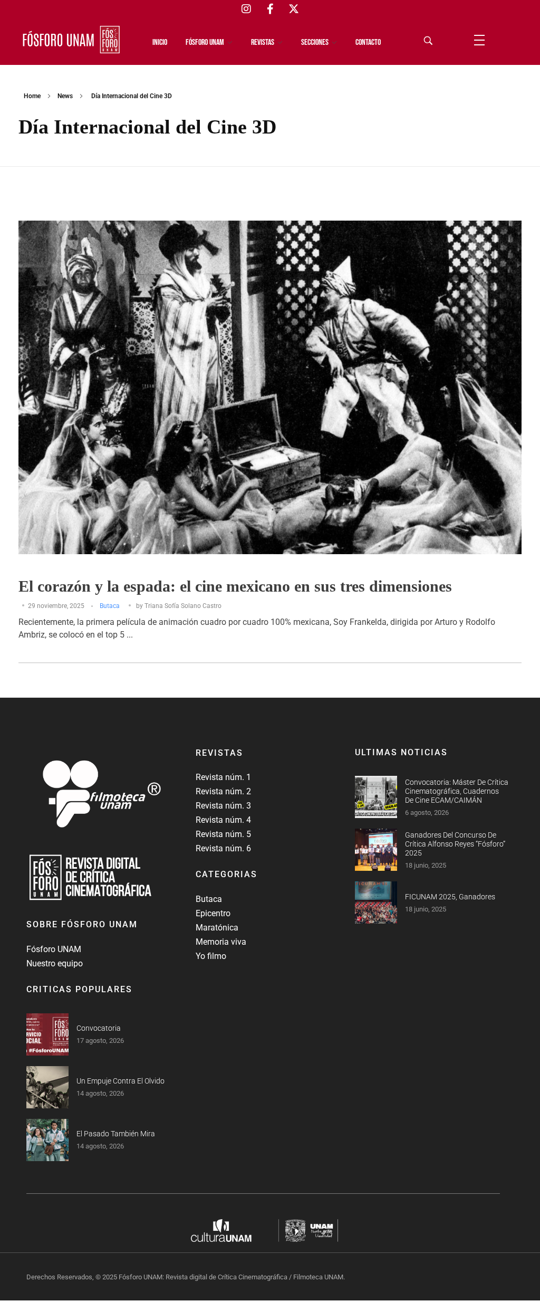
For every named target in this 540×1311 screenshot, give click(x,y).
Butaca (110, 606)
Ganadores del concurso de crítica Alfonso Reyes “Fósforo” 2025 (455, 844)
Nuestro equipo (54, 963)
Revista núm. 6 (223, 848)
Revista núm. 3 (223, 806)
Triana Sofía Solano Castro (182, 606)
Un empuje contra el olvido (120, 1081)
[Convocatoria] (47, 1034)
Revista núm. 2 (223, 791)
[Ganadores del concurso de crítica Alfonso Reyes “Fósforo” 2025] (376, 850)
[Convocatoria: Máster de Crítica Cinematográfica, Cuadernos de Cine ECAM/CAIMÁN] (376, 797)
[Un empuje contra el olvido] (47, 1087)
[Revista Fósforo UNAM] (71, 39)
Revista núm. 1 (223, 777)
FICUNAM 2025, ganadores (450, 896)
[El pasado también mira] (47, 1140)
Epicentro (213, 913)
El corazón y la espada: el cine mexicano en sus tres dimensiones (235, 586)
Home (32, 96)
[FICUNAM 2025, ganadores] (376, 902)
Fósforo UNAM (53, 949)
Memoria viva (221, 942)
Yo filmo (211, 956)
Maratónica (217, 928)
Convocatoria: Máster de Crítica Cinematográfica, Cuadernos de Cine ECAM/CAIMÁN (456, 791)
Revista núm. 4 (223, 820)
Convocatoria (98, 1028)
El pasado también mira (115, 1133)
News (65, 96)
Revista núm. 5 (223, 834)
